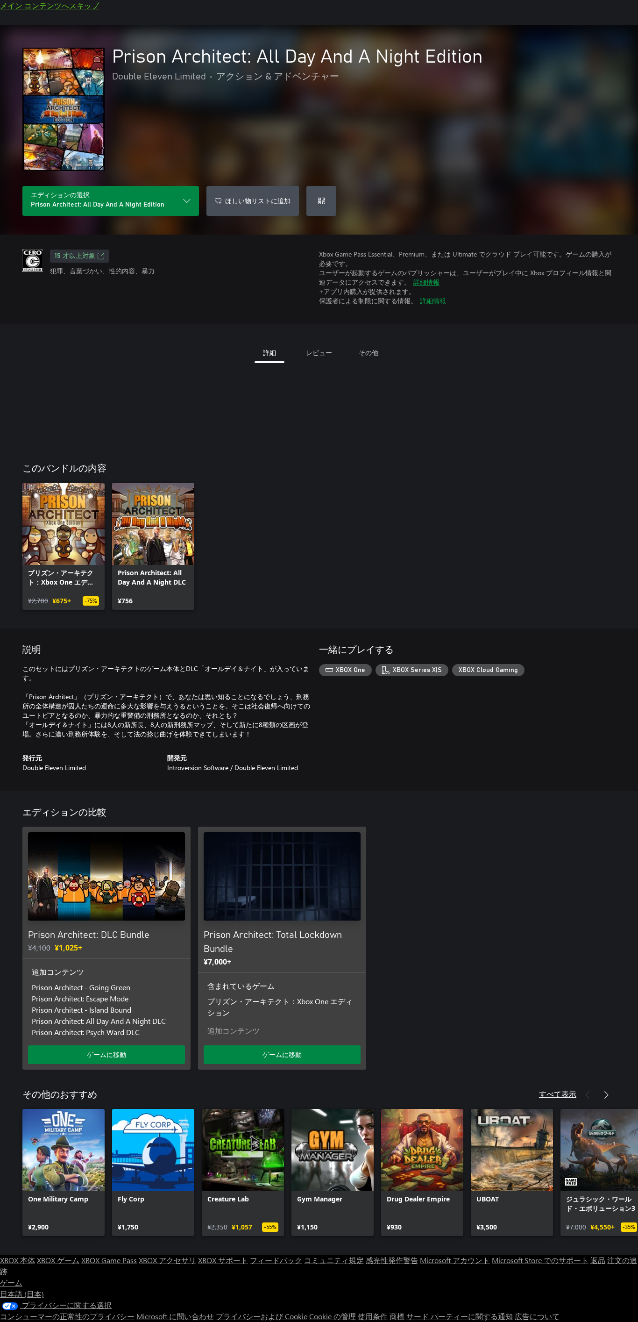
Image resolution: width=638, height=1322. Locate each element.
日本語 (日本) (22, 1294)
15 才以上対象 (75, 256)
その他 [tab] (368, 352)
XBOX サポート (223, 1260)
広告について (537, 1316)
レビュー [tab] (319, 352)
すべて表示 (557, 1094)
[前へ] (587, 1094)
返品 (597, 1260)
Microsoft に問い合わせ (175, 1316)
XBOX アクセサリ (167, 1260)
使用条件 (373, 1316)
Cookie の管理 (332, 1316)
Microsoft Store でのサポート (540, 1260)
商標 (397, 1316)
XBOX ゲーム (58, 1260)
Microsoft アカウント (455, 1260)
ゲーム (11, 1282)
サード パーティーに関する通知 (459, 1316)
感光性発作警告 (392, 1260)
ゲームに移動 (106, 1054)
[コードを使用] (321, 201)
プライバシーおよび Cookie (261, 1316)
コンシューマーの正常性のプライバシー (67, 1316)
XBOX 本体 (17, 1260)
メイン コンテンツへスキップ (49, 5)
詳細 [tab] (269, 352)
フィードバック (276, 1260)
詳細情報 (426, 282)
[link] (63, 546)
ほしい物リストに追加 (258, 200)
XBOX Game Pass (109, 1260)
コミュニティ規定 (334, 1260)
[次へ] (606, 1094)
